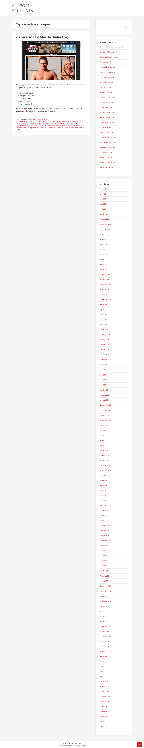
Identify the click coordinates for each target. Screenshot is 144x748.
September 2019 (105, 601)
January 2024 (104, 340)
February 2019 (105, 626)
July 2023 (103, 370)
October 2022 (104, 415)
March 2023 (104, 390)
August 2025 (104, 244)
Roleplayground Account (108, 147)
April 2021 (103, 506)
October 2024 (104, 294)
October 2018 (104, 646)
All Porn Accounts (22, 8)
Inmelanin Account (106, 127)
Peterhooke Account (107, 77)
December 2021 (105, 465)
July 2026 (103, 194)
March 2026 (104, 214)
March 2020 (104, 571)
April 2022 (103, 445)
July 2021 (103, 490)
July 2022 (103, 430)
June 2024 (103, 315)
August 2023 (104, 365)
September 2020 (105, 541)
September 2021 (105, 480)
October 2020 (104, 536)
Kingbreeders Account (107, 67)
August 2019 (104, 606)
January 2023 (104, 400)
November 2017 (105, 702)
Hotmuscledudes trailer (69, 123)
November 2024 (105, 289)
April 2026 (103, 209)
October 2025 (104, 234)
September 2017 (105, 712)
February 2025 (105, 274)
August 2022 (104, 425)
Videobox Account (106, 158)
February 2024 (105, 335)
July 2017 (103, 722)
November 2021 (105, 470)
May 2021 (103, 500)
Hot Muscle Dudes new (54, 121)
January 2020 (104, 581)
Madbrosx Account (106, 152)
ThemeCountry (80, 746)
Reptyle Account (105, 62)
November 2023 (105, 350)
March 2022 (104, 450)
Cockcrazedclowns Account (109, 57)
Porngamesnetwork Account (109, 142)
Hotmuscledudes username (24, 126)
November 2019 (105, 591)
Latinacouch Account (107, 122)
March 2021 (104, 511)
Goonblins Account (106, 107)
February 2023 (105, 395)
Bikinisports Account (107, 132)
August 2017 (104, 717)
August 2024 (104, 304)
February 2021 (105, 516)
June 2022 (103, 435)
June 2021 (103, 496)
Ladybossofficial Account (108, 52)
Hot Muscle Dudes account (24, 121)
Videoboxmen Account (107, 162)
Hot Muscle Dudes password (70, 121)
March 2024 (104, 330)
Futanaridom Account (107, 102)
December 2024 (105, 284)
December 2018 (105, 636)
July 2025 (103, 249)
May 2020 (103, 561)
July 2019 (103, 611)
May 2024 (103, 320)
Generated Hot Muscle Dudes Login (43, 37)
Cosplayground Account (108, 137)
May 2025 (103, 259)
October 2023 (104, 355)
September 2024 (105, 299)
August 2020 (104, 546)
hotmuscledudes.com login (24, 128)
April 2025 (103, 264)
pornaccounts (31, 119)
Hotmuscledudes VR (40, 126)
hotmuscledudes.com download (72, 126)
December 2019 (105, 586)
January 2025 (104, 279)
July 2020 (103, 551)
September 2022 (105, 420)
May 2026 (103, 204)
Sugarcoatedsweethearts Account (111, 47)
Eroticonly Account (106, 87)
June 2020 (103, 556)
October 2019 (104, 596)
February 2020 (105, 576)
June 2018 (103, 666)
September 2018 (105, 651)
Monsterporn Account (107, 112)
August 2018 (104, 656)
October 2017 (104, 707)
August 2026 (104, 189)
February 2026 (105, 219)
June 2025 (103, 254)
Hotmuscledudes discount (54, 123)
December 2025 (105, 224)
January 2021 (104, 521)
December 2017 (105, 697)
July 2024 (103, 310)
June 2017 (103, 727)
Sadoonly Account (106, 92)
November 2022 (105, 410)
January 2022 (104, 460)
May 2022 (103, 440)
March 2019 (104, 621)
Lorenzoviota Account (107, 72)
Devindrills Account (106, 82)
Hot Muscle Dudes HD (39, 121)
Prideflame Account (106, 168)
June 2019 (103, 616)
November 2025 (105, 229)
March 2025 (104, 269)
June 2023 (103, 375)
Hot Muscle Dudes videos (37, 123)
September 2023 (105, 360)
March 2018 (104, 681)
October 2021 (104, 475)
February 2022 (105, 455)
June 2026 (103, 199)
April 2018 (103, 676)
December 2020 (105, 526)
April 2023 (103, 385)
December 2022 (105, 405)
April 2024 (103, 325)
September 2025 (105, 239)
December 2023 (105, 345)
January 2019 (104, 631)
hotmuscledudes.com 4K (54, 126)
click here (26, 111)
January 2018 (104, 692)
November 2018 (105, 641)
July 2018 (103, 661)
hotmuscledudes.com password (60, 128)
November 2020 (105, 531)
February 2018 (105, 686)
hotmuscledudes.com (69, 85)
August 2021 (104, 485)
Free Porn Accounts (43, 119)
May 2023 (103, 380)
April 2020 (103, 566)
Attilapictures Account (107, 117)
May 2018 (103, 671)
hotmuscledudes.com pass (41, 128)
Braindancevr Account (107, 97)
